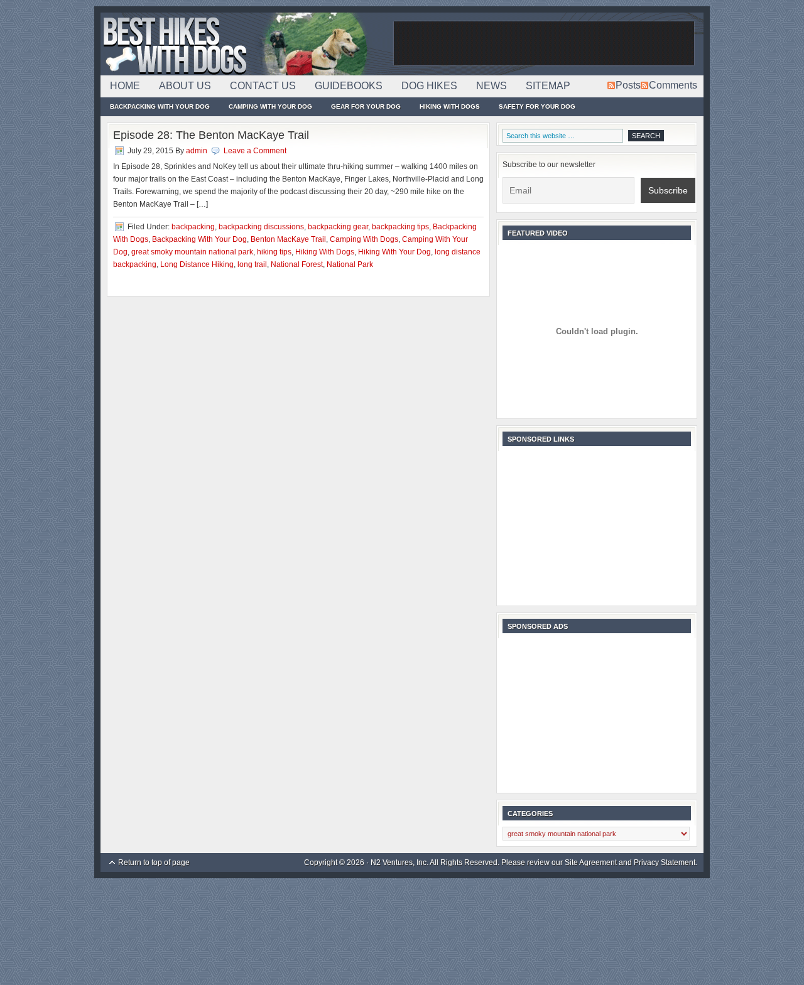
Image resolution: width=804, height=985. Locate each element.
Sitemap (548, 85)
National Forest (297, 264)
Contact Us (263, 85)
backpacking (193, 226)
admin (196, 150)
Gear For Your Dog (366, 106)
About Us (185, 85)
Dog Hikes (429, 85)
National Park (350, 264)
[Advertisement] (544, 44)
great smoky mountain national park (192, 252)
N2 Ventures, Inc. (399, 862)
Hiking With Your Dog (394, 252)
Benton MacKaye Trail (288, 239)
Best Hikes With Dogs (244, 44)
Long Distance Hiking (197, 264)
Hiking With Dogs (450, 106)
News (491, 85)
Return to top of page (154, 862)
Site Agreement (591, 862)
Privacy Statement (664, 862)
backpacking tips (400, 226)
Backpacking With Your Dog (160, 106)
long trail (252, 264)
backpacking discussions (261, 226)
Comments (673, 85)
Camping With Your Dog (270, 106)
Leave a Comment (255, 150)
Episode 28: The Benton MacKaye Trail (211, 135)
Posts (628, 85)
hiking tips (274, 252)
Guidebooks (349, 85)
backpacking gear (338, 226)
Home (125, 85)
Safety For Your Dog (537, 106)
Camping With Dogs (364, 239)
